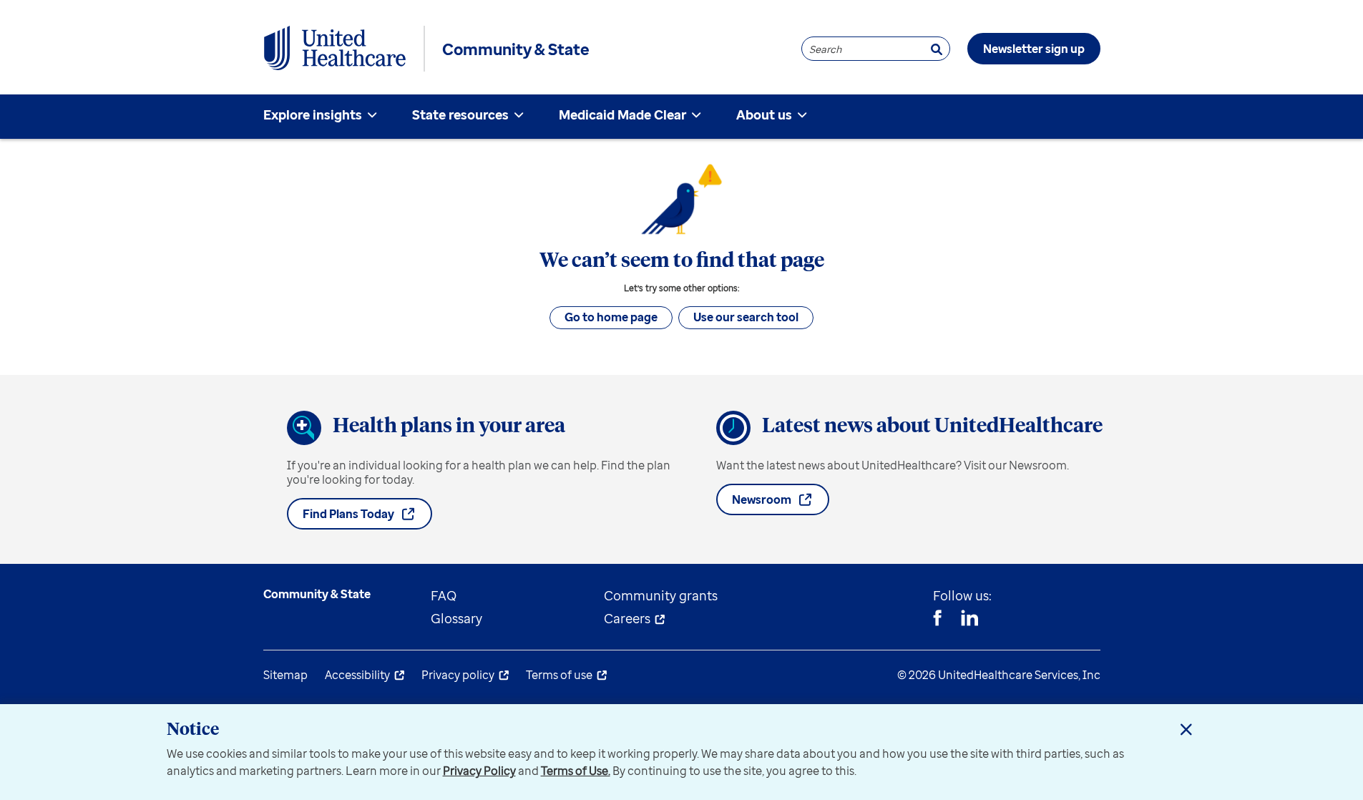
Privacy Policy (479, 771)
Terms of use (559, 675)
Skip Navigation (681, 2)
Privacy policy (457, 675)
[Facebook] (937, 619)
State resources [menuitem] (460, 114)
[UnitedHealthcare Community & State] (334, 49)
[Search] (936, 49)
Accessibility (357, 675)
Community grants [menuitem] (661, 595)
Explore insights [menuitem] (312, 114)
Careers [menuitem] (627, 618)
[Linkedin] (969, 619)
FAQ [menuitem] (443, 595)
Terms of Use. (575, 771)
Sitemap (285, 675)
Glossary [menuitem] (456, 618)
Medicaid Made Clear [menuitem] (622, 114)
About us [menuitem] (764, 114)
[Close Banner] (1186, 729)
